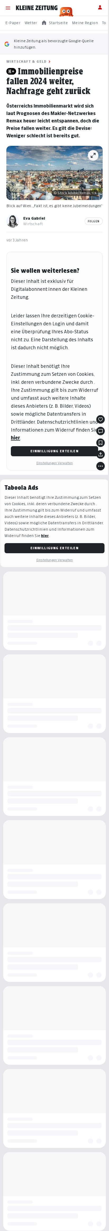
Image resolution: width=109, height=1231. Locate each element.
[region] (54, 23)
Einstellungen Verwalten (54, 463)
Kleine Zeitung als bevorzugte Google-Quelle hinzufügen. (54, 44)
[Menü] (8, 8)
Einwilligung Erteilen (54, 451)
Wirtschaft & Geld (26, 61)
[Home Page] (37, 8)
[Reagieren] (100, 419)
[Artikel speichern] (100, 442)
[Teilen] (100, 454)
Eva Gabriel (34, 218)
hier (15, 437)
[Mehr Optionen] (100, 466)
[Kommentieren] (100, 431)
